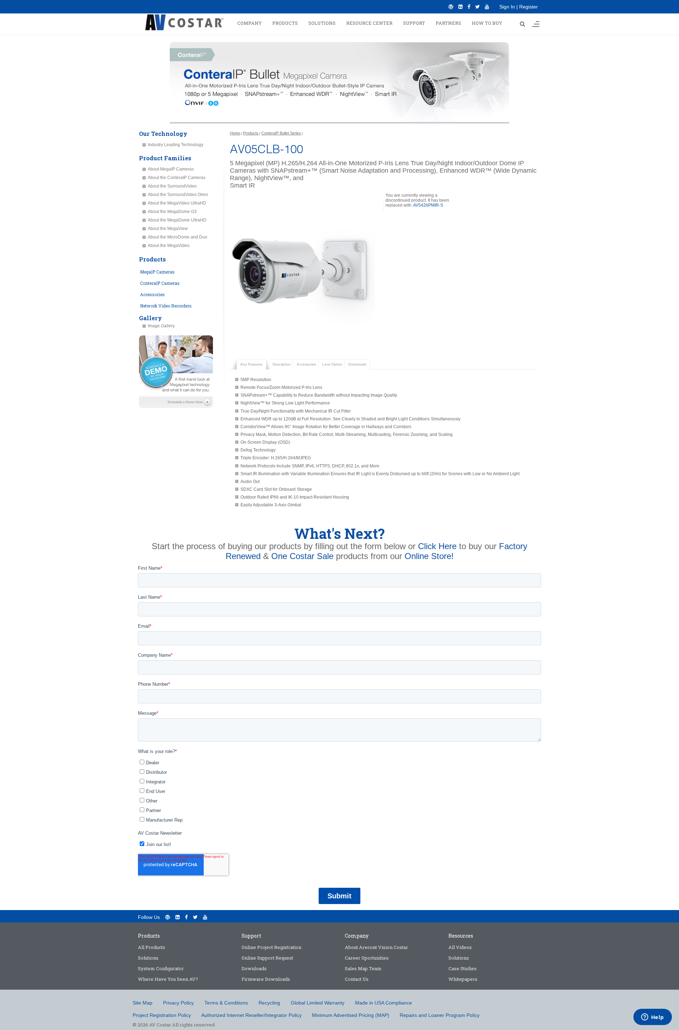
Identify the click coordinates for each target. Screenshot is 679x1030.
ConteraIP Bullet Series (281, 133)
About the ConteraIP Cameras (176, 177)
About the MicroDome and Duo (177, 237)
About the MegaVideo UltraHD (177, 203)
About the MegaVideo (169, 245)
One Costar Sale (302, 556)
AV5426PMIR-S (428, 205)
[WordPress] (450, 7)
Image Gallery (161, 325)
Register (528, 7)
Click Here (437, 546)
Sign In (507, 7)
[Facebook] (469, 6)
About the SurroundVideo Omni (178, 194)
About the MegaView (168, 228)
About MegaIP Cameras (171, 169)
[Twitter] (477, 7)
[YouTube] (487, 6)
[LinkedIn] (460, 7)
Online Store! (429, 556)
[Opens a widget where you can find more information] (652, 1017)
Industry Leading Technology (175, 144)
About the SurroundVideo (172, 186)
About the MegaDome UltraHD (177, 220)
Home (235, 133)
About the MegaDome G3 (172, 211)
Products (251, 133)
